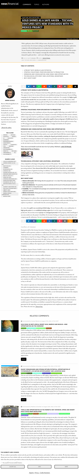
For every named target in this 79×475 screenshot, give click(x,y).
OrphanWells (7, 152)
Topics (36, 4)
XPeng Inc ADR (7, 177)
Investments (6, 143)
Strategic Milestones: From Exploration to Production (44, 72)
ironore (11, 146)
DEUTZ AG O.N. (7, 166)
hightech (6, 136)
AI (3, 138)
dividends (6, 139)
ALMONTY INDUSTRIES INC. (10, 186)
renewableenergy (8, 141)
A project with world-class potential (37, 70)
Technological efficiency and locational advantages (43, 76)
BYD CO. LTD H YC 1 (8, 175)
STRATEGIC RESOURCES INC (10, 178)
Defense (12, 134)
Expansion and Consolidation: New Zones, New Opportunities (46, 74)
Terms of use (38, 306)
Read (23, 359)
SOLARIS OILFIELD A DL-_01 (9, 172)
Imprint (31, 473)
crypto (5, 144)
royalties (10, 138)
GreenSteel (6, 147)
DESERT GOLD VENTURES (9, 191)
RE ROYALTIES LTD (7, 169)
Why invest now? (30, 78)
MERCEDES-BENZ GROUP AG (10, 174)
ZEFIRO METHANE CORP (9, 180)
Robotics (5, 151)
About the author (6, 127)
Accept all (12, 466)
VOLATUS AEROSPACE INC (9, 161)
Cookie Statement (45, 473)
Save (39, 466)
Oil (15, 152)
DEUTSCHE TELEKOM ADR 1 (10, 188)
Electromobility (7, 149)
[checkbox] (1, 462)
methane (14, 151)
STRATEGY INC (6, 170)
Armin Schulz (46, 58)
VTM (4, 146)
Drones (5, 134)
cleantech (13, 144)
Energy (14, 136)
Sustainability (7, 154)
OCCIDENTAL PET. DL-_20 (9, 182)
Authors (45, 4)
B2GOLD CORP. (6, 196)
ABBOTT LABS (6, 190)
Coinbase (5, 167)
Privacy (37, 473)
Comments (27, 4)
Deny (66, 466)
